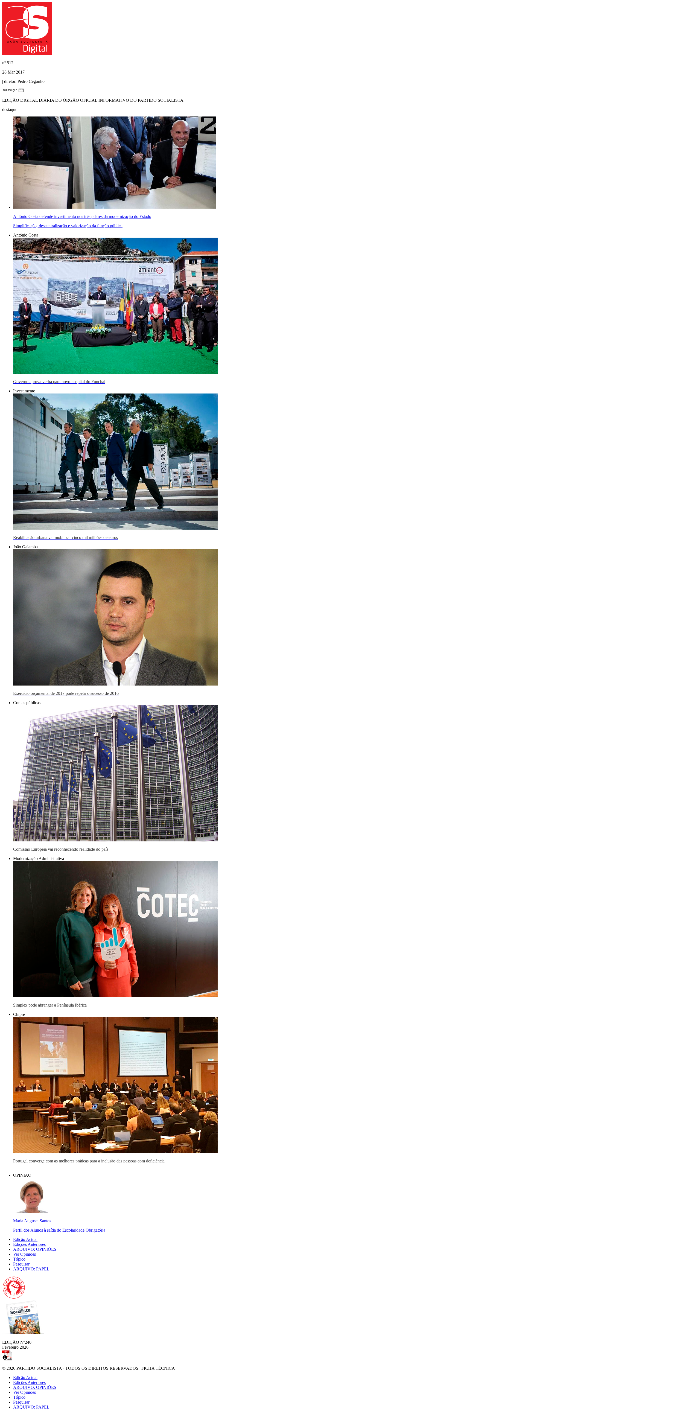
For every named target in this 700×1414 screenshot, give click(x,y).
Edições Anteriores (29, 1244)
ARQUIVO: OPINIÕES (34, 1249)
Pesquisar (21, 1264)
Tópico (19, 1259)
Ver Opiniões (24, 1254)
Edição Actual (25, 1239)
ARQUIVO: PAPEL (31, 1269)
